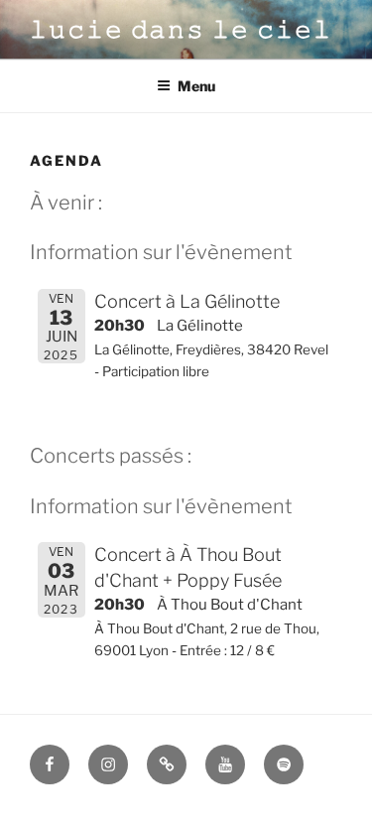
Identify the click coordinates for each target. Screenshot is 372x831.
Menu (196, 85)
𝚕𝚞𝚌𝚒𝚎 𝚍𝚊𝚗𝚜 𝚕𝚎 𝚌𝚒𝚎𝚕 (181, 29)
